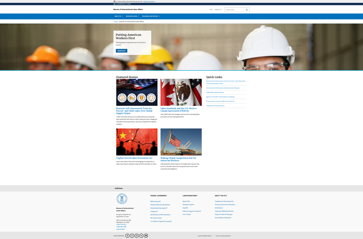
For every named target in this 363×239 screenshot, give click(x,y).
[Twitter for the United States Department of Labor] (132, 236)
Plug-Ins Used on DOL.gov (223, 214)
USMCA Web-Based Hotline (215, 92)
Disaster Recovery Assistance (160, 205)
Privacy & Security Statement (225, 205)
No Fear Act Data (156, 218)
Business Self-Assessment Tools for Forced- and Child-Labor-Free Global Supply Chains (226, 82)
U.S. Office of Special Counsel (160, 221)
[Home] (122, 198)
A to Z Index (187, 214)
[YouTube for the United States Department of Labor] (146, 236)
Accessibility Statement (223, 218)
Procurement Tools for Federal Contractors (220, 101)
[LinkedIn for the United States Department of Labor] (141, 236)
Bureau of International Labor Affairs (128, 9)
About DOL (186, 201)
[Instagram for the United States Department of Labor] (137, 236)
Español (185, 208)
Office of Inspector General (192, 211)
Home (116, 22)
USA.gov (153, 211)
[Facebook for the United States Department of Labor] (127, 236)
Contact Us (218, 9)
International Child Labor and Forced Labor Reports (223, 88)
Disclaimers (219, 208)
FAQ (211, 9)
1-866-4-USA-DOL (121, 224)
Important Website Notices (224, 211)
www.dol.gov (120, 229)
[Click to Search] (247, 10)
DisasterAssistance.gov (158, 208)
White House (154, 201)
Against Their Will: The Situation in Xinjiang (220, 97)
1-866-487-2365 (121, 227)
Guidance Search (188, 205)
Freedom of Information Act (215, 106)
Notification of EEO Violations (160, 215)
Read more (121, 51)
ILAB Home (119, 188)
